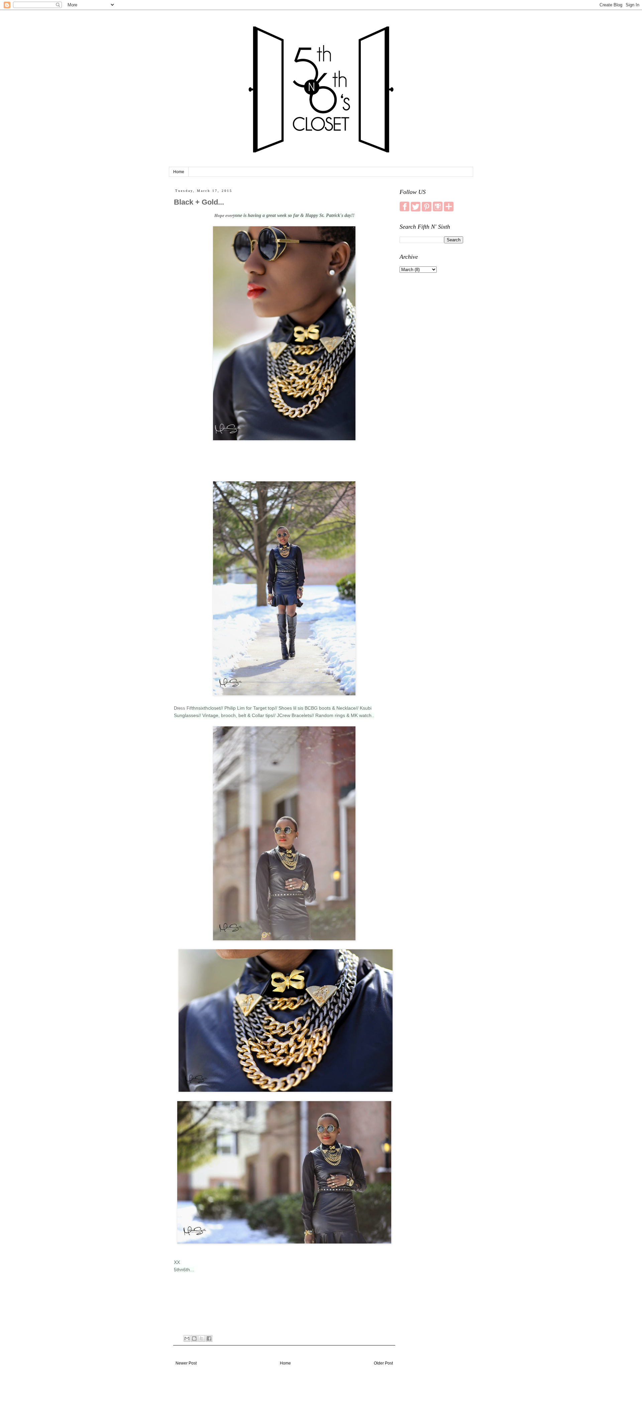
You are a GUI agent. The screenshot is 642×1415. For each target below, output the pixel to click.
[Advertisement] (431, 383)
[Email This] (187, 1338)
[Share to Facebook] (209, 1338)
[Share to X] (201, 1338)
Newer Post (186, 1363)
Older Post (383, 1363)
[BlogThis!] (194, 1338)
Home (178, 171)
